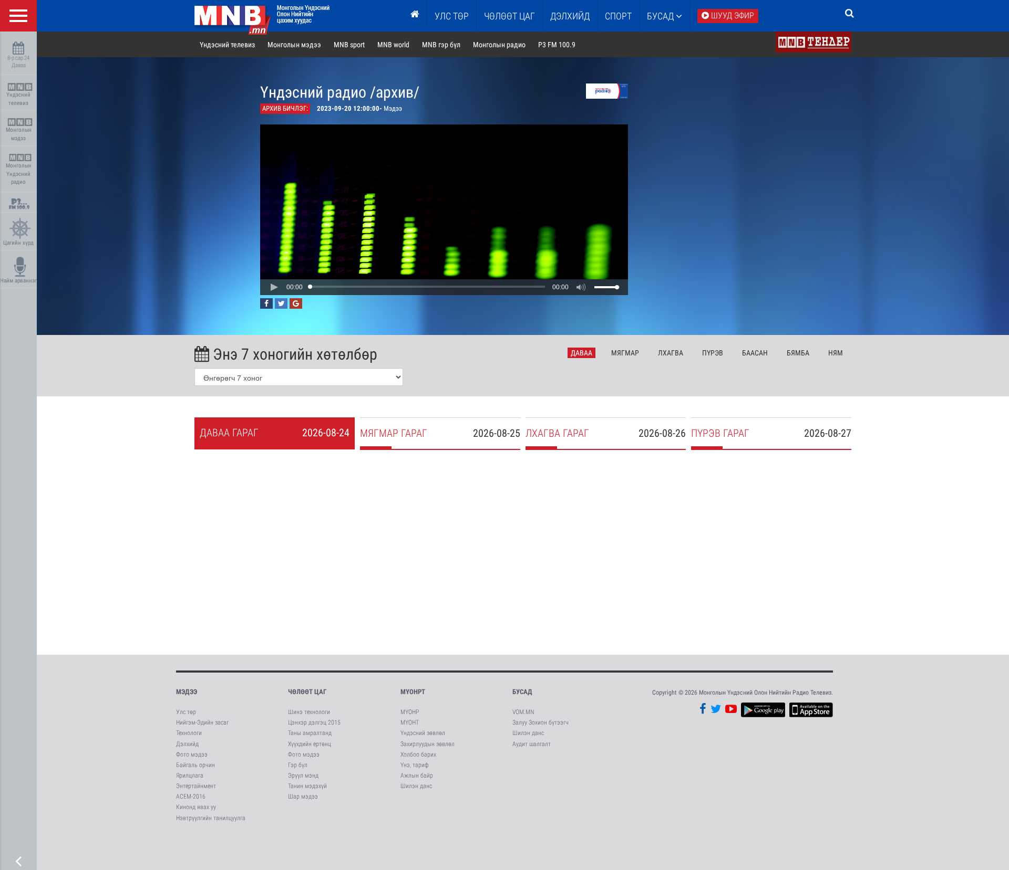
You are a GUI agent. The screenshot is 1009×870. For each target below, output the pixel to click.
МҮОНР (409, 712)
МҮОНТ (409, 722)
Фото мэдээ (192, 754)
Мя (625, 353)
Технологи (189, 733)
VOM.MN (523, 712)
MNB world (393, 44)
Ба (755, 353)
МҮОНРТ (412, 692)
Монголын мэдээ (19, 134)
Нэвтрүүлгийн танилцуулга (210, 818)
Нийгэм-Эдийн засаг (202, 722)
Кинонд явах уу (196, 807)
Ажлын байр (416, 775)
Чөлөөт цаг (307, 692)
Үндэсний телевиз (18, 99)
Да (581, 353)
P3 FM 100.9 (556, 44)
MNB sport (349, 44)
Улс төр (452, 16)
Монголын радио (499, 44)
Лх (670, 353)
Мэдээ (186, 692)
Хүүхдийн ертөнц (309, 744)
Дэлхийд (570, 16)
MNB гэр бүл (441, 44)
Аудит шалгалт (531, 744)
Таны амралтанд (310, 733)
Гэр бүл (297, 765)
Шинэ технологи (309, 712)
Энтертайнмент (196, 786)
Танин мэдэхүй (307, 786)
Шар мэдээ (303, 796)
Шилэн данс (416, 786)
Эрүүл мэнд (303, 775)
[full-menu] (18, 16)
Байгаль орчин (195, 765)
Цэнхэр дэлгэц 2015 (314, 722)
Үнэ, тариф (414, 765)
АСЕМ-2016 (190, 796)
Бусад (661, 16)
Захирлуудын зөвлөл (427, 744)
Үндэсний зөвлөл (422, 733)
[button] (273, 287)
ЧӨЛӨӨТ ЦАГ (509, 16)
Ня (835, 353)
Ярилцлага (189, 775)
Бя (798, 353)
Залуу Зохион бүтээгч (540, 722)
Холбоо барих (418, 754)
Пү (712, 353)
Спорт (618, 16)
